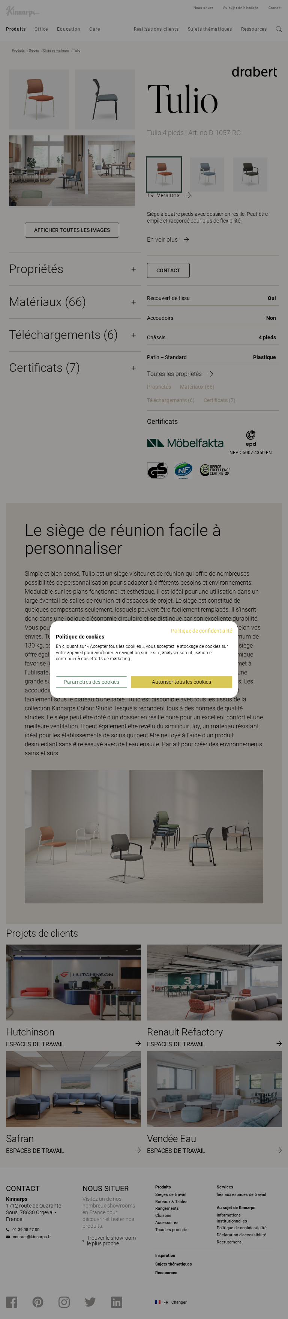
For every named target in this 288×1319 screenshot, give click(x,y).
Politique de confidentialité (201, 631)
